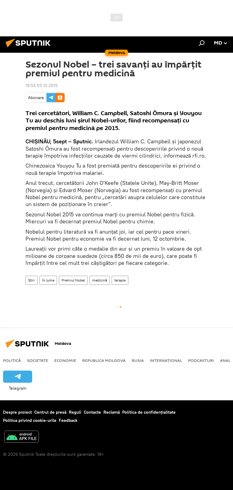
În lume (48, 280)
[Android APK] (21, 437)
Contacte (92, 412)
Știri (31, 280)
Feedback (68, 420)
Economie (65, 360)
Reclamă (111, 412)
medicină (99, 280)
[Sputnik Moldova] (29, 48)
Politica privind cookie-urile (29, 420)
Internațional (166, 360)
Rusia (138, 360)
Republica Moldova (104, 360)
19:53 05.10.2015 (41, 85)
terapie (120, 280)
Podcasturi (201, 360)
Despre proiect (17, 412)
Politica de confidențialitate (149, 412)
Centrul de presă (50, 412)
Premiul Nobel (73, 280)
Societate (37, 360)
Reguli (75, 412)
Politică (12, 360)
